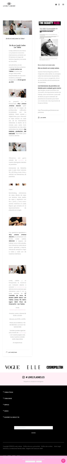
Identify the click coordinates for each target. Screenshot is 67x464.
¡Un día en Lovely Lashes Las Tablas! (15, 38)
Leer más (39, 461)
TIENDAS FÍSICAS (8, 392)
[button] (63, 4)
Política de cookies (47, 446)
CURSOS (6, 411)
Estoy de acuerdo (30, 461)
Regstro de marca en (32, 448)
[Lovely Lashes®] (9, 4)
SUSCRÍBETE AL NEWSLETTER (11, 417)
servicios (21, 160)
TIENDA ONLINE (8, 398)
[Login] (55, 4)
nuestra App (22, 332)
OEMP (41, 448)
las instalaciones (20, 287)
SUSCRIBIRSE (33, 432)
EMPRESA (6, 405)
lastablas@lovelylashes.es (17, 310)
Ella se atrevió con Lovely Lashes (46, 65)
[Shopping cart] (58, 4)
